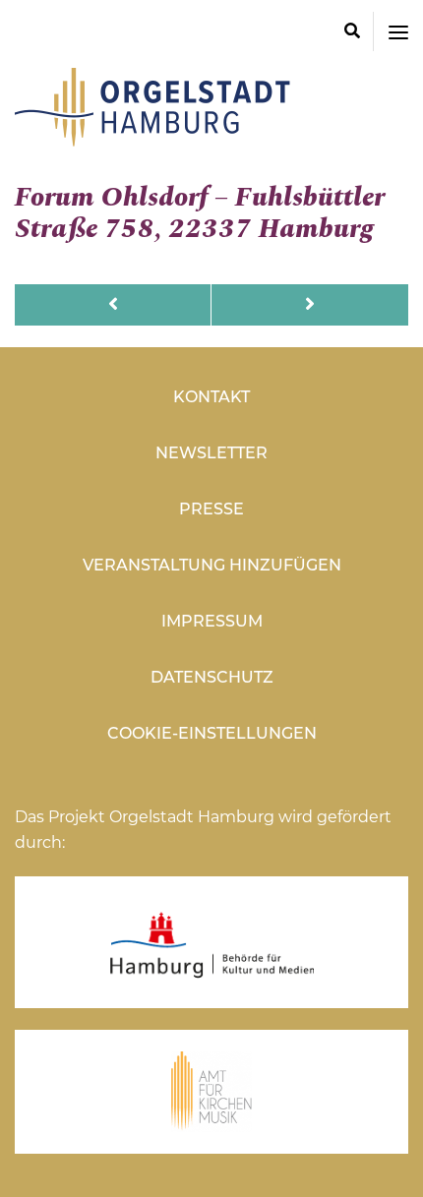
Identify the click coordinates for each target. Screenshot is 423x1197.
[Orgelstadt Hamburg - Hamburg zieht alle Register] (152, 139)
